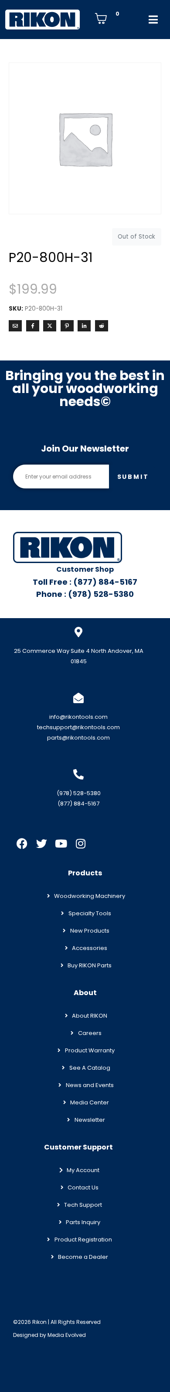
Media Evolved (67, 1335)
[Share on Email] (15, 325)
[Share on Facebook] (32, 325)
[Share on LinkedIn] (84, 325)
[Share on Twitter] (49, 325)
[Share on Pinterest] (67, 325)
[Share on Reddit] (101, 325)
